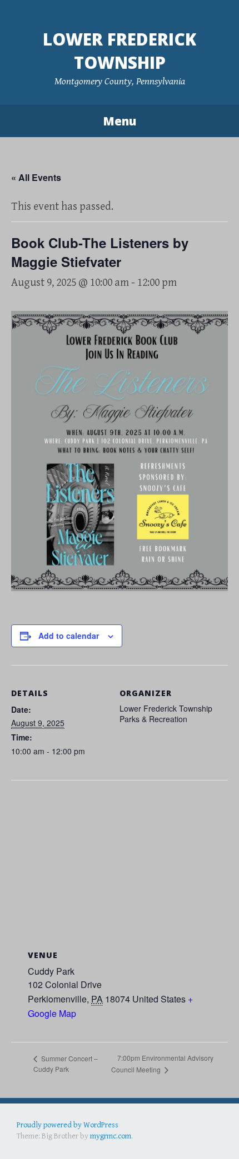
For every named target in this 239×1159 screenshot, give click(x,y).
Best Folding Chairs (195, 1135)
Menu (119, 121)
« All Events (36, 177)
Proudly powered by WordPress (67, 1125)
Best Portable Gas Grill (54, 1135)
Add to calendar (68, 635)
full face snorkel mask (127, 1135)
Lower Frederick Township (119, 51)
